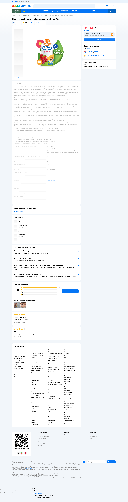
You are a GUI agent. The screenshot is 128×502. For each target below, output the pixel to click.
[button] (112, 11)
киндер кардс (34, 389)
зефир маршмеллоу (68, 411)
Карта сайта (40, 445)
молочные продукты (52, 404)
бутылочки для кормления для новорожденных (38, 411)
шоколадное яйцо (68, 405)
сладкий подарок (68, 409)
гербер (65, 386)
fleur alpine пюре (68, 379)
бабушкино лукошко (69, 388)
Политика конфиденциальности (45, 440)
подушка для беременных (37, 355)
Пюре (45, 15)
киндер (33, 388)
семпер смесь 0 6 (35, 413)
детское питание (52, 416)
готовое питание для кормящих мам (55, 354)
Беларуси (21, 462)
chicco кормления (52, 418)
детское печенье (68, 407)
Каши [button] (15, 364)
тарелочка (33, 402)
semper (49, 407)
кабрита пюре (67, 385)
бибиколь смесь (35, 424)
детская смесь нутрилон (37, 418)
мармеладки (67, 412)
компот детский (68, 361)
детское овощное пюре (69, 372)
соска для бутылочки (36, 361)
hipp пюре (66, 383)
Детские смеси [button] (18, 354)
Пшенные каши (51, 364)
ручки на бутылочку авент (37, 401)
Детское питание (36, 15)
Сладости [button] (16, 377)
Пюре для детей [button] (18, 375)
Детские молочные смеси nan (38, 416)
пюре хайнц (67, 381)
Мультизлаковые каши (53, 358)
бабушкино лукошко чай (37, 399)
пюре (65, 396)
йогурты (50, 422)
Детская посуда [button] (18, 358)
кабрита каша (51, 378)
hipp (49, 411)
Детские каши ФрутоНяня (54, 382)
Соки (65, 359)
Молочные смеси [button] (18, 368)
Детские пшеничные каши (54, 362)
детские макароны (35, 370)
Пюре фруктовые (54, 15)
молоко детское (51, 405)
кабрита (33, 382)
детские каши (51, 386)
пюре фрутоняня (68, 392)
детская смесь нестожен (37, 376)
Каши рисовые (51, 360)
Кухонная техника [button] (18, 366)
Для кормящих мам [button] (19, 362)
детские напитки (52, 420)
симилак (33, 422)
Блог (91, 438)
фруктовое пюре (68, 375)
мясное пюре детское (69, 403)
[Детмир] (21, 6)
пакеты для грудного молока (54, 398)
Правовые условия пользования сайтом (35, 461)
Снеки (65, 355)
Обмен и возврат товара (43, 436)
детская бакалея (35, 372)
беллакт (33, 420)
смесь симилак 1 (35, 386)
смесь (49, 349)
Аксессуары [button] (17, 350)
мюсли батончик (68, 414)
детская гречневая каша (53, 369)
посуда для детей (35, 406)
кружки (33, 404)
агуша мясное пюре (68, 399)
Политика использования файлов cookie (47, 441)
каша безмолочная (52, 396)
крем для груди (34, 364)
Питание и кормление (23, 15)
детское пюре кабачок (69, 366)
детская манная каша (52, 367)
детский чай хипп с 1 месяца (37, 397)
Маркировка (19, 211)
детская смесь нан (52, 409)
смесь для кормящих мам (53, 356)
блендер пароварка (52, 391)
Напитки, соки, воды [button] (19, 356)
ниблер (33, 357)
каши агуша (50, 380)
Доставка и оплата (42, 434)
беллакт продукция (35, 380)
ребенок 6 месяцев (52, 351)
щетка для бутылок (35, 362)
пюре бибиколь (68, 394)
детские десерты (68, 416)
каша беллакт (51, 376)
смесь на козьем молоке (53, 402)
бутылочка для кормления (37, 368)
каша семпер (51, 371)
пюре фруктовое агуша (69, 368)
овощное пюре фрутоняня (70, 364)
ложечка (33, 408)
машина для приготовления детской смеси (54, 388)
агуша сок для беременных (37, 393)
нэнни (49, 400)
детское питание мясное (70, 374)
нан (32, 378)
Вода (49, 424)
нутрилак (33, 384)
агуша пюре (67, 390)
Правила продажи (42, 438)
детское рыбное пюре (69, 370)
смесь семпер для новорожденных (35, 374)
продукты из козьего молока (54, 392)
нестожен (33, 415)
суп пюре (66, 351)
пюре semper (67, 377)
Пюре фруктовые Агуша (66, 15)
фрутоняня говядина (69, 401)
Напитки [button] (16, 370)
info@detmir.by (29, 468)
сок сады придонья (35, 391)
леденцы (66, 422)
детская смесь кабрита (53, 413)
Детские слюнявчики (36, 349)
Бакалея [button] (16, 352)
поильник (33, 359)
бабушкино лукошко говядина (71, 398)
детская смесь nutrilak (53, 415)
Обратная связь (41, 443)
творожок (66, 349)
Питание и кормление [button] (19, 372)
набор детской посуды (36, 351)
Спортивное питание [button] (19, 379)
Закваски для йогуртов (69, 362)
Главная (14, 15)
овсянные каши (51, 365)
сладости (66, 418)
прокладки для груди (36, 366)
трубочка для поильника (37, 353)
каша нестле (51, 375)
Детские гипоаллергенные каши (55, 384)
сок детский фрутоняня (36, 395)
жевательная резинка (69, 420)
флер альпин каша (52, 373)
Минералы (66, 424)
